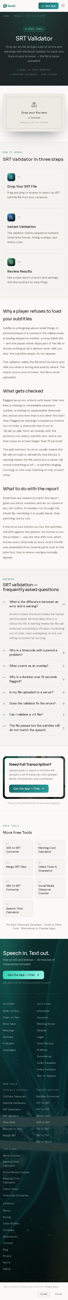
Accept (43, 1294)
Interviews (43, 1011)
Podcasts (8, 1043)
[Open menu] (63, 6)
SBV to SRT (43, 1116)
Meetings (8, 1030)
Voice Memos (45, 1043)
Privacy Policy (51, 1286)
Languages (9, 1050)
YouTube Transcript (14, 1096)
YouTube (8, 1037)
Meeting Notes (46, 1023)
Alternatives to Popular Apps (38, 928)
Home (6, 16)
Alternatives (10, 1236)
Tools (17, 16)
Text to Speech (46, 1075)
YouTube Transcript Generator (24, 924)
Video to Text (11, 1017)
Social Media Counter (16, 1172)
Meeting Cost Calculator (11, 1180)
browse (35, 117)
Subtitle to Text (12, 1128)
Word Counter (11, 1155)
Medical (41, 1030)
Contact (8, 1243)
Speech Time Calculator (11, 1163)
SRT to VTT (42, 1109)
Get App (50, 5)
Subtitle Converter (47, 1096)
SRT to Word (43, 1141)
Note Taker (9, 1023)
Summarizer (44, 1056)
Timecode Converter (16, 1195)
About (7, 1210)
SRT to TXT (42, 1135)
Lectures (42, 1017)
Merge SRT (9, 1135)
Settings (58, 1294)
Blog (5, 1249)
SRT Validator (11, 1116)
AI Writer (42, 1050)
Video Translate (46, 1069)
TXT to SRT (42, 1128)
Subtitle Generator (14, 1103)
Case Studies (11, 1223)
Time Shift (9, 1122)
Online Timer (10, 1189)
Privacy (7, 1256)
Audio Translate (46, 1062)
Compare (9, 1230)
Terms (6, 1262)
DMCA (6, 1269)
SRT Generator (12, 1109)
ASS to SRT (43, 1122)
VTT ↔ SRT (43, 1103)
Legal (40, 1037)
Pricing (7, 1217)
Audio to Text (11, 1011)
